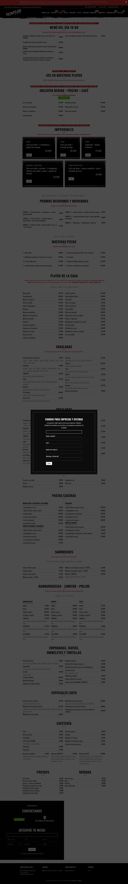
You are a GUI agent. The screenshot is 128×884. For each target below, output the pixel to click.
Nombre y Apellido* (50, 436)
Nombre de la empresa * (52, 450)
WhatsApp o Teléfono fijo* (52, 456)
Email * (47, 443)
